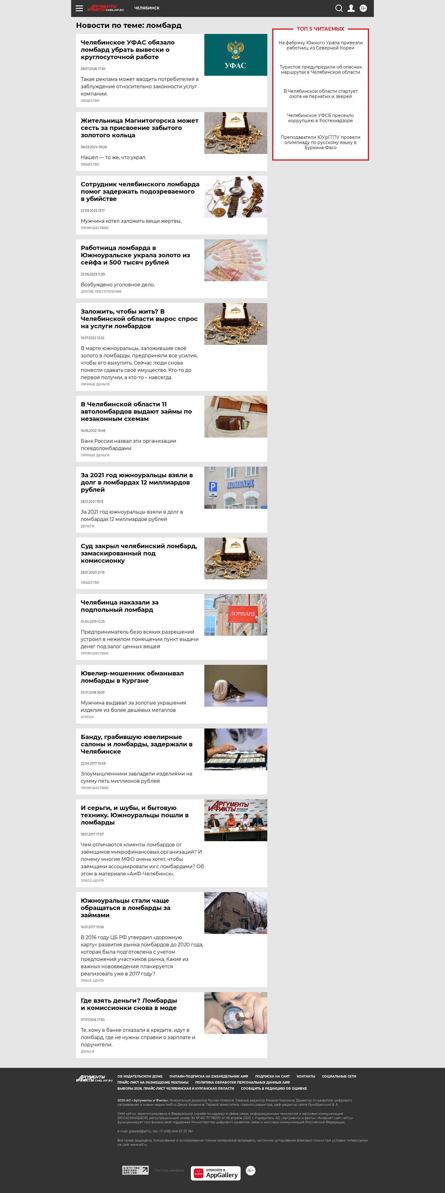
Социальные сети (339, 1076)
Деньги (87, 526)
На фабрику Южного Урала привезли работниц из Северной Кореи (321, 45)
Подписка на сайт (272, 1076)
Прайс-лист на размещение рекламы (152, 1083)
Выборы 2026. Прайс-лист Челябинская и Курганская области (175, 1089)
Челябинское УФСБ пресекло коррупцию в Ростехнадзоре (320, 118)
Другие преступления (101, 291)
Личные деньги (95, 384)
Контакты (306, 1076)
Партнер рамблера (169, 1170)
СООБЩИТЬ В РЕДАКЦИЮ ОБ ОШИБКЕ (274, 1089)
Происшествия (94, 228)
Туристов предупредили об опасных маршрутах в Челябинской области (321, 70)
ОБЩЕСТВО (90, 100)
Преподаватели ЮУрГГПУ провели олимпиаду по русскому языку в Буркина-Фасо (321, 142)
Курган (87, 717)
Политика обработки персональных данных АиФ (242, 1083)
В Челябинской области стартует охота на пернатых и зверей (321, 94)
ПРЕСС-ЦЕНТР (92, 880)
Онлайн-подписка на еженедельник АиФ (209, 1076)
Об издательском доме (140, 1076)
